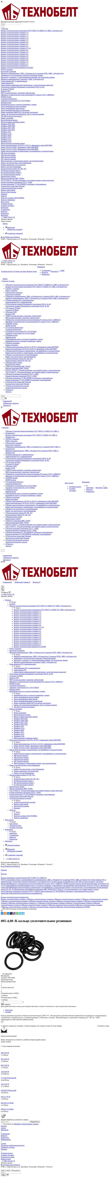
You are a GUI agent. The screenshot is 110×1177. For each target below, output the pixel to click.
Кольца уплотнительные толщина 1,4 (42, 899)
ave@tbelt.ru (6, 237)
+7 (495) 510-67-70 (8, 217)
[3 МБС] (25, 970)
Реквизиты (5, 1138)
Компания (13, 833)
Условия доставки (7, 1155)
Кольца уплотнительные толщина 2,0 (44, 901)
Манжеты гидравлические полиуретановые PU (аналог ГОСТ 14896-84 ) (37, 884)
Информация (5, 1139)
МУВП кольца (69, 884)
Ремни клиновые (20, 713)
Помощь (4, 1149)
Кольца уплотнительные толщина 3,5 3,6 (25, 903)
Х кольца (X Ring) (62, 882)
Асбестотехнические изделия (24, 802)
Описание (9, 1010)
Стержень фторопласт (82, 884)
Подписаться (35, 1122)
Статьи (3, 1143)
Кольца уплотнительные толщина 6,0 (63, 905)
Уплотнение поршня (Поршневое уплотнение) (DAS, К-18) (34, 882)
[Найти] (2, 26)
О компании (5, 1134)
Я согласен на (20, 1124)
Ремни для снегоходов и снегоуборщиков (29, 769)
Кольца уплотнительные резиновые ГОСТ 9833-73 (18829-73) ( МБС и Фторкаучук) (44, 610)
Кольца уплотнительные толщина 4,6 (81, 903)
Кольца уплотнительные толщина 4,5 (53, 903)
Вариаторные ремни (22, 889)
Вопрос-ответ (6, 1159)
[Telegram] (23, 913)
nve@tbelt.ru (15, 237)
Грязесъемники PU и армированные (27, 668)
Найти (4, 1175)
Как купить (13, 824)
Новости (4, 1136)
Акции (3, 1128)
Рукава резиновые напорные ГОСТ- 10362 (23, 891)
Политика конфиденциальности (12, 1145)
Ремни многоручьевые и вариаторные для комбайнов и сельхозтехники (40, 754)
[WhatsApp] (17, 913)
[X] (11, 913)
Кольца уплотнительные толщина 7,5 (16, 907)
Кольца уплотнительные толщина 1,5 (69, 899)
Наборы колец (16, 885)
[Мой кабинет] (2, 553)
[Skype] (20, 913)
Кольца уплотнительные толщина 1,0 (14, 899)
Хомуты (17, 814)
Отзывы (8, 1012)
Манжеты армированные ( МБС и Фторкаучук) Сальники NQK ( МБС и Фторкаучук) (45, 656)
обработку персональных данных (26, 1124)
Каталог (12, 604)
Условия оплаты (7, 1153)
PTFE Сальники (7, 880)
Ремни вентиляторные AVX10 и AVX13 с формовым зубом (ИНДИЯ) (39, 744)
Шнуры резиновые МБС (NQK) (41, 889)
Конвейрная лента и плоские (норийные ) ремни (31, 695)
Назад (14, 602)
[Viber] (14, 913)
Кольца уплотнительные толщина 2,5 (71, 901)
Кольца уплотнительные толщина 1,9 (16, 901)
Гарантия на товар (7, 1157)
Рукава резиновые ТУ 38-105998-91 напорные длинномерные (62, 891)
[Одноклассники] (5, 913)
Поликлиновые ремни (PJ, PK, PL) (26, 779)
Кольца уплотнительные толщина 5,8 (36, 905)
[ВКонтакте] (2, 913)
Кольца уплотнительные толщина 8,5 (44, 907)
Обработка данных (8, 1147)
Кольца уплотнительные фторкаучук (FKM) (74, 907)
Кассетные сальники (20, 880)
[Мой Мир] (8, 913)
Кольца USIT (74, 882)
